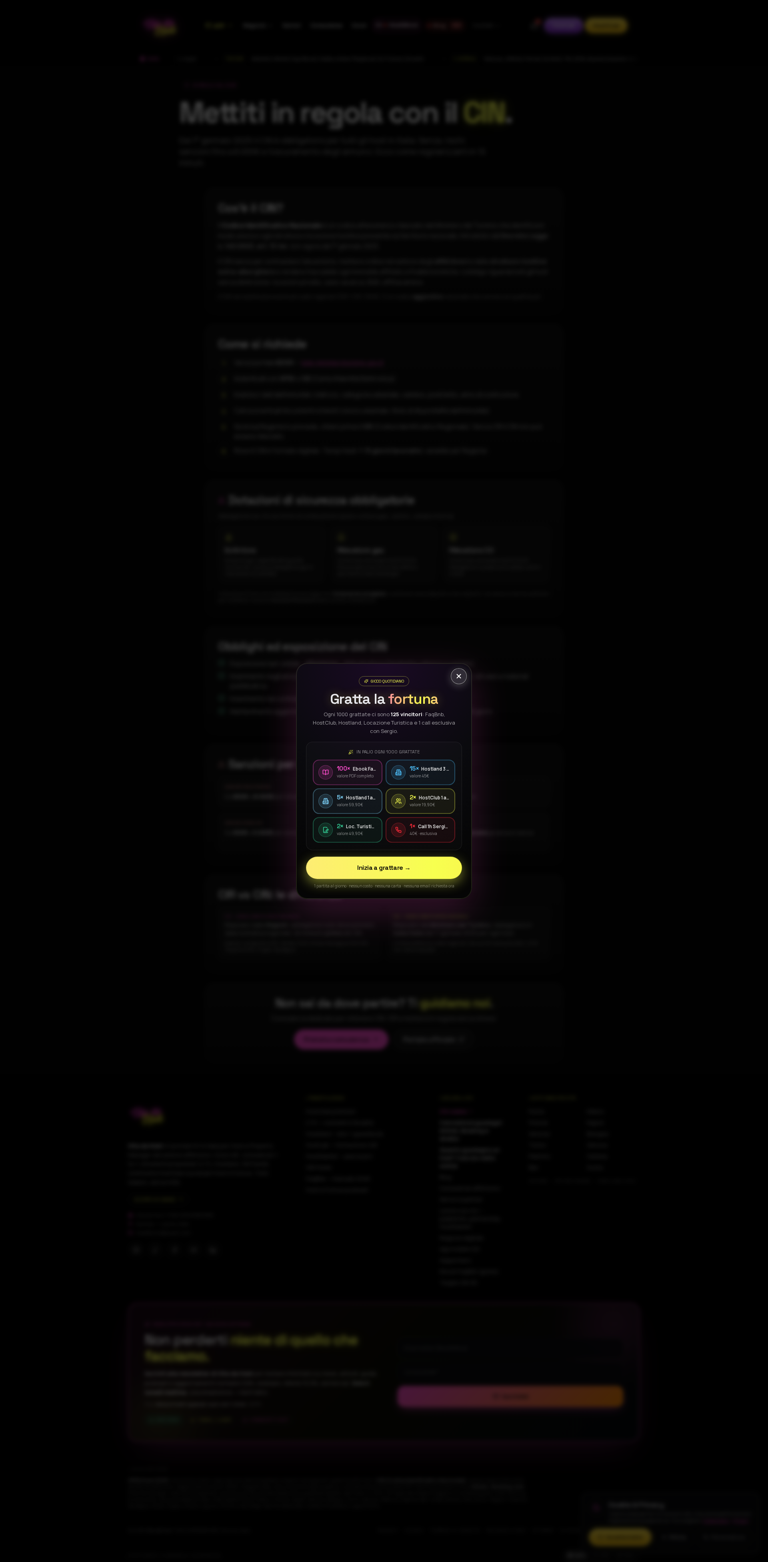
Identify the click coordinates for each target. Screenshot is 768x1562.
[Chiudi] (459, 676)
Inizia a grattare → (383, 867)
